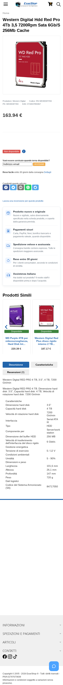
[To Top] (55, 677)
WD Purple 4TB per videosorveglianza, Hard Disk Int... (16, 341)
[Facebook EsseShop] (5, 657)
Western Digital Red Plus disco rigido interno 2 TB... (46, 341)
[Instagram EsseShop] (10, 657)
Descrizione (16, 364)
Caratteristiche (44, 364)
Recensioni (15, 372)
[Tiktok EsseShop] (15, 657)
